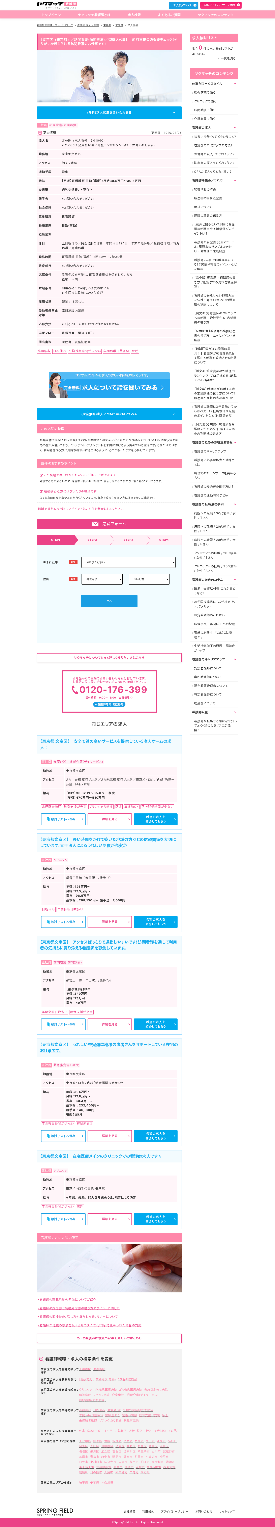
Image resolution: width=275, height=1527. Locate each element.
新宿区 (116, 1441)
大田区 (94, 1446)
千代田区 (85, 1441)
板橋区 (83, 1451)
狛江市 (145, 1462)
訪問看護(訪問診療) (92, 1400)
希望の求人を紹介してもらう (156, 819)
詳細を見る (110, 819)
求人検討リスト (182, 5)
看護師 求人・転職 (88, 25)
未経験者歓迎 (88, 1420)
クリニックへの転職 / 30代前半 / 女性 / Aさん (215, 568)
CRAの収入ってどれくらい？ (213, 172)
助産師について (204, 703)
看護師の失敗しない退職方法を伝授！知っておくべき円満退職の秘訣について (215, 300)
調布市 (128, 1456)
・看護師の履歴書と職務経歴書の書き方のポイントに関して (79, 1308)
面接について (203, 207)
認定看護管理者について (211, 686)
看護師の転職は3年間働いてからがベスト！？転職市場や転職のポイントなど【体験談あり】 (215, 411)
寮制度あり (112, 1415)
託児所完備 (131, 1420)
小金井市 (152, 1456)
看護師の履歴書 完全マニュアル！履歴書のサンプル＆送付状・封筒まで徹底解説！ (214, 246)
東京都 (107, 25)
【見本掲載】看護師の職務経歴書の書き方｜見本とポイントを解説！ (215, 335)
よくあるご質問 (169, 14)
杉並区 (142, 1446)
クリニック (85, 1389)
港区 (107, 1441)
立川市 (156, 1451)
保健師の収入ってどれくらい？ (214, 154)
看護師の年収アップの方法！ (213, 145)
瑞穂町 (83, 1472)
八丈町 (145, 1472)
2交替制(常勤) (127, 1379)
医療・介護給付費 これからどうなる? (214, 591)
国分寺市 (110, 1462)
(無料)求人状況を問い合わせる (109, 112)
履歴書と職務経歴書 (208, 198)
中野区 (131, 1446)
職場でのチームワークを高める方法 (215, 475)
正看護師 (85, 1369)
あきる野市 (154, 1467)
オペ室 (108, 1430)
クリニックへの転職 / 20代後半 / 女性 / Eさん (215, 555)
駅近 (165, 1415)
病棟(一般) (94, 1430)
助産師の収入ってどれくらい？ (214, 163)
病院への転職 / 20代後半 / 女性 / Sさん (215, 529)
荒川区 (164, 1446)
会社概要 (130, 1511)
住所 (46, 579)
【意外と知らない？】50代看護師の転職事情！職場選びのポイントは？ (214, 229)
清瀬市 (170, 1462)
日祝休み (99, 1410)
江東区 (161, 1441)
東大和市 (158, 1462)
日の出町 (96, 1472)
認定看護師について (208, 668)
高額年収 (85, 1410)
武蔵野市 (169, 1451)
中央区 (97, 1441)
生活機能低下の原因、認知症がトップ (214, 648)
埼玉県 (83, 1482)
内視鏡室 (121, 1430)
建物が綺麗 (129, 1415)
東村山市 (96, 1462)
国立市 (123, 1462)
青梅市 (94, 1456)
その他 (172, 1430)
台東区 (139, 1441)
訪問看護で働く (204, 110)
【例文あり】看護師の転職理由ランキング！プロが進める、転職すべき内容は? (215, 375)
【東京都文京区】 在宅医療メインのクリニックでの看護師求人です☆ (101, 1156)
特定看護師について (208, 694)
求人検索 (134, 14)
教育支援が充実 (149, 1415)
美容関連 (160, 1430)
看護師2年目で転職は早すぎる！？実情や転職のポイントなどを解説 (215, 264)
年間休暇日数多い (91, 1415)
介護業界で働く (204, 119)
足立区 (105, 1451)
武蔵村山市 (103, 1467)
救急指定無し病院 (156, 1389)
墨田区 (150, 1441)
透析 (132, 1430)
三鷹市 (83, 1456)
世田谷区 (107, 1446)
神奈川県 (107, 1482)
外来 (82, 1430)
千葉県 (94, 1482)
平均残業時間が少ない (138, 1410)
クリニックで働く (205, 101)
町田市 (139, 1456)
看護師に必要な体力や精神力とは (214, 462)
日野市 (83, 1462)
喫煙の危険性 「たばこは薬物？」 (213, 635)
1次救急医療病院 (105, 1389)
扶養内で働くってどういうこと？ (215, 137)
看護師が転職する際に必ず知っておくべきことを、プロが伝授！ (215, 725)
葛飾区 (116, 1451)
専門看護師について (208, 677)
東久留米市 (86, 1467)
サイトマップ (227, 1511)
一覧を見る (228, 58)
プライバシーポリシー (175, 1511)
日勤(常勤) (86, 1379)
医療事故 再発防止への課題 (214, 624)
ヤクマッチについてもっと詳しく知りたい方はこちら (109, 658)
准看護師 (99, 1369)
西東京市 (169, 1467)
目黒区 (83, 1446)
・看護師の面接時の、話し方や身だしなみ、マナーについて (78, 1317)
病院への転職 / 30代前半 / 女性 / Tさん (215, 515)
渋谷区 (120, 1446)
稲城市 (129, 1467)
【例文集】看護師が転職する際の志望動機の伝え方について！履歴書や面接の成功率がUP (215, 393)
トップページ (51, 14)
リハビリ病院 (101, 1394)
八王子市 (144, 1451)
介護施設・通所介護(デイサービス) (135, 1394)
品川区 (172, 1441)
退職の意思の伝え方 (208, 216)
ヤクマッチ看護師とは (94, 14)
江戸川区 (130, 1451)
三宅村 (134, 1472)
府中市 (105, 1456)
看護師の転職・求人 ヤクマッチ (55, 25)
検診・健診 (144, 1430)
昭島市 (116, 1456)
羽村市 (140, 1467)
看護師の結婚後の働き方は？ (214, 486)
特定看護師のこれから (209, 615)
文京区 (119, 25)
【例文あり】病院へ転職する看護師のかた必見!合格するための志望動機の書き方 (214, 429)
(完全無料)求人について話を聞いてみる (109, 414)
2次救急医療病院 (130, 1389)
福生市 (134, 1462)
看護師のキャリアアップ (210, 451)
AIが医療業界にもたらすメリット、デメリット (215, 604)
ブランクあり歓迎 (110, 1420)
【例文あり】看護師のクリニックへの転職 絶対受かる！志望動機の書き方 (215, 317)
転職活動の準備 (205, 189)
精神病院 (85, 1394)
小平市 (164, 1456)
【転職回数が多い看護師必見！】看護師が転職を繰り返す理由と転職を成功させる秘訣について (215, 355)
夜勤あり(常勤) (106, 1379)
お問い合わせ (204, 1511)
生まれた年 (50, 562)
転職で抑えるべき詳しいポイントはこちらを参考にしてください (81, 509)
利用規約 (148, 1511)
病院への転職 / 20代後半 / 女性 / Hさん (215, 542)
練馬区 (94, 1451)
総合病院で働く (204, 92)
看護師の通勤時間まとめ (211, 495)
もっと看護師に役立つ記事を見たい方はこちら (109, 1338)
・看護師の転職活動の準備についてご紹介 (67, 1299)
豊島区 (153, 1446)
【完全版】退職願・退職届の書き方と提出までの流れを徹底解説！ (215, 282)
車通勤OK (114, 1410)
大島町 (108, 1472)
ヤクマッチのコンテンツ (216, 14)
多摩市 (118, 1467)
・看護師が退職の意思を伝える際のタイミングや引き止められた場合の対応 (90, 1325)
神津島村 (121, 1472)
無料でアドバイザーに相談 (220, 5)
